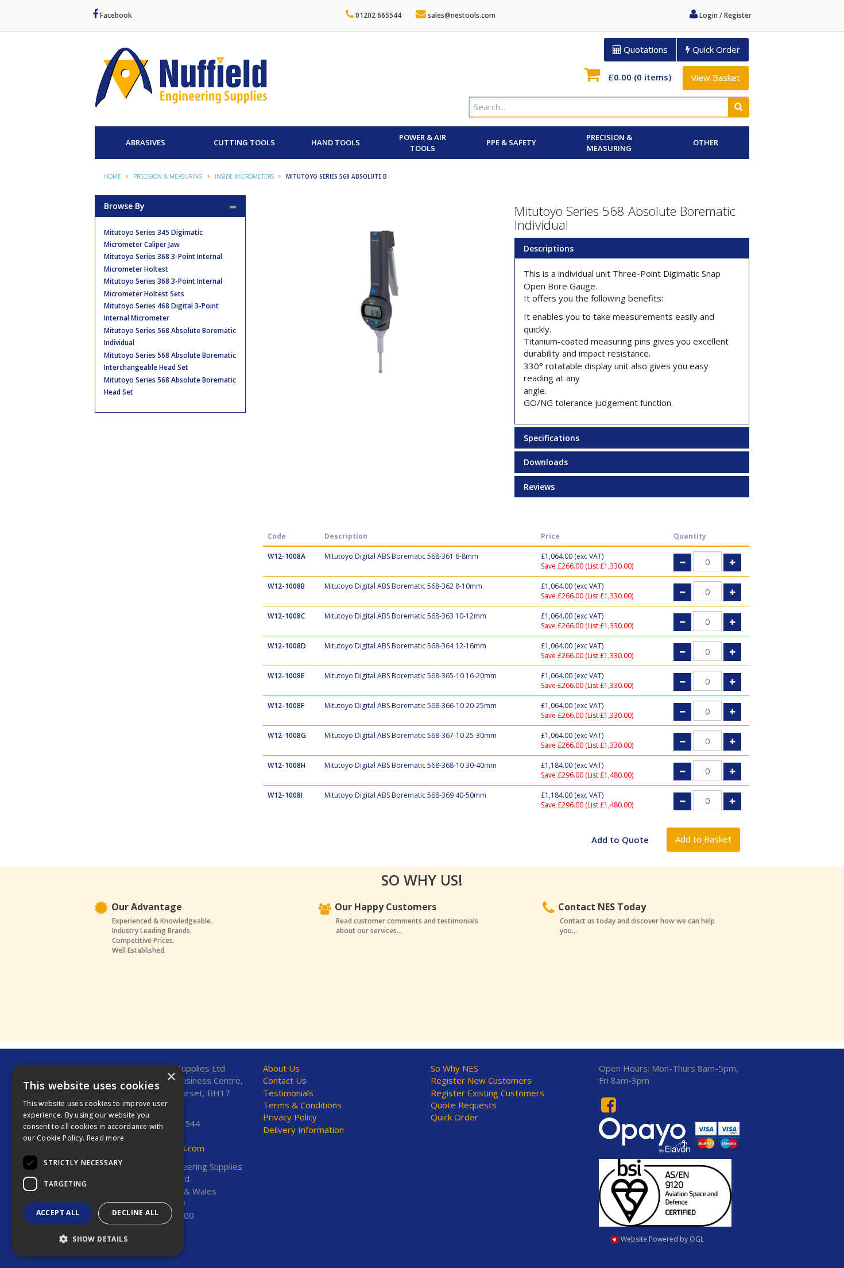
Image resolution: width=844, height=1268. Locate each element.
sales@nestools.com (460, 15)
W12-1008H (286, 765)
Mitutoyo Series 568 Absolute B (336, 176)
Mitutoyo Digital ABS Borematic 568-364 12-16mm (405, 646)
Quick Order (715, 49)
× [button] (171, 1077)
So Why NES (454, 1068)
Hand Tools (335, 142)
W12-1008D (287, 646)
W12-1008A (286, 556)
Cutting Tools (244, 142)
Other (705, 142)
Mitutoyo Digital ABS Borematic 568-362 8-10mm (403, 586)
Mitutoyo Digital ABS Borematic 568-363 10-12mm (405, 616)
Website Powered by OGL (661, 1239)
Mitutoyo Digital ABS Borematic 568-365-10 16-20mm (410, 676)
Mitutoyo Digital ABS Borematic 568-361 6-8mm (401, 556)
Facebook (115, 15)
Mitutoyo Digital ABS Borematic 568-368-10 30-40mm (410, 765)
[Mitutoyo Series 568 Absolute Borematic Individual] (380, 305)
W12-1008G (287, 735)
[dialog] (97, 1161)
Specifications (551, 438)
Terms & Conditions (302, 1105)
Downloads (546, 462)
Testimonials (288, 1093)
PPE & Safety (511, 142)
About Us (281, 1068)
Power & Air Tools (422, 142)
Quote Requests (464, 1105)
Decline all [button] (135, 1212)
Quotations (644, 49)
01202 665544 (377, 15)
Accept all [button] (58, 1212)
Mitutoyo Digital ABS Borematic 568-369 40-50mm (405, 795)
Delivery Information (303, 1129)
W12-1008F (286, 705)
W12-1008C (286, 616)
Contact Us (285, 1080)
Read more (106, 1138)
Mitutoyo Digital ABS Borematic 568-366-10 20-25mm (410, 705)
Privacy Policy (290, 1117)
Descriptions (549, 248)
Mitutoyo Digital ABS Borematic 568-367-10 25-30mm (410, 735)
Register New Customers (481, 1080)
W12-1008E (286, 676)
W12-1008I (285, 795)
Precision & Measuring (609, 142)
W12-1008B (286, 586)
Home (112, 176)
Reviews (539, 486)
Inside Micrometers (244, 176)
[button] (97, 1238)
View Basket (715, 77)
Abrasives (145, 142)
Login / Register (725, 15)
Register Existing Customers (487, 1093)
